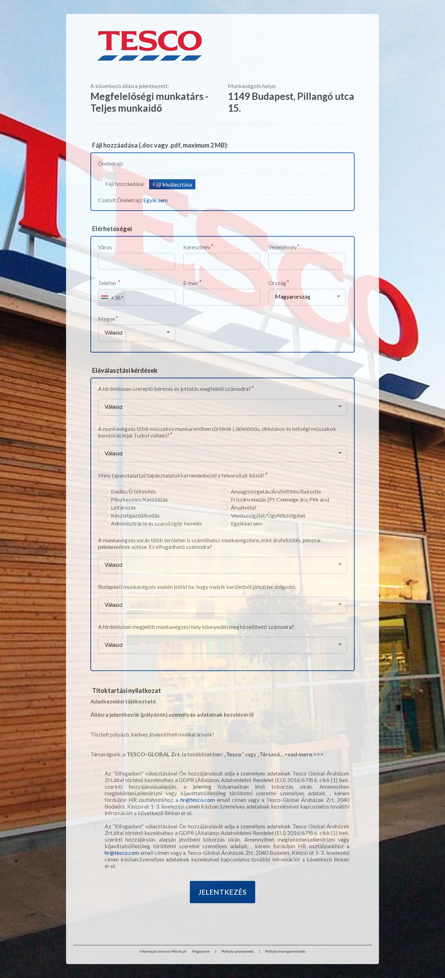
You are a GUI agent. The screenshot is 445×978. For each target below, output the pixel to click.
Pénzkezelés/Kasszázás (139, 499)
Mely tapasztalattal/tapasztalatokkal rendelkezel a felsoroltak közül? (181, 475)
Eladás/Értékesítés (133, 491)
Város (105, 247)
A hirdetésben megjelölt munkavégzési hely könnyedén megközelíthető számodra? (196, 626)
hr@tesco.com (197, 799)
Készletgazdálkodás (135, 515)
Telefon (107, 282)
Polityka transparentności (285, 951)
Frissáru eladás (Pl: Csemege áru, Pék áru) (280, 499)
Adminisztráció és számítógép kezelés (156, 523)
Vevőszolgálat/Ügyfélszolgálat (268, 515)
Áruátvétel (243, 507)
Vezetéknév (282, 247)
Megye (106, 318)
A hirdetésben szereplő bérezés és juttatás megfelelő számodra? (174, 388)
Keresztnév (196, 247)
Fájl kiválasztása (172, 184)
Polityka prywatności (237, 951)
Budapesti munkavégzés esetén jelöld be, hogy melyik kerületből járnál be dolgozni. (197, 586)
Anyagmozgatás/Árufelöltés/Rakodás (276, 491)
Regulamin (201, 951)
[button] (112, 297)
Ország (277, 282)
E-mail (191, 282)
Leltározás (123, 507)
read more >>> (304, 754)
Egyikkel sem (246, 523)
